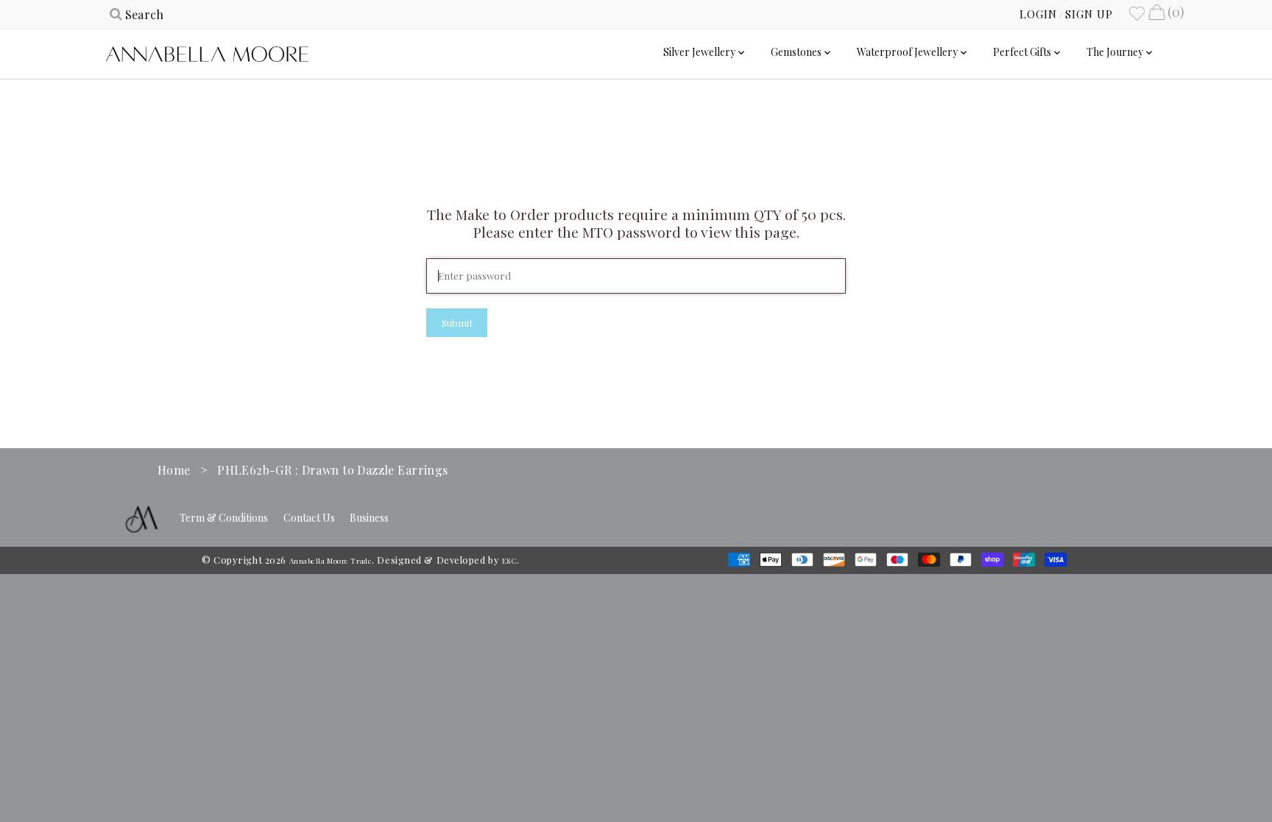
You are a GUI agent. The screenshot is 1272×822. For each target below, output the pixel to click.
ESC (509, 561)
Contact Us (309, 518)
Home (174, 470)
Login (1038, 14)
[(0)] (1156, 14)
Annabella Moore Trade (330, 561)
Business (369, 518)
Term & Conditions (224, 518)
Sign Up (1089, 14)
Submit (457, 322)
